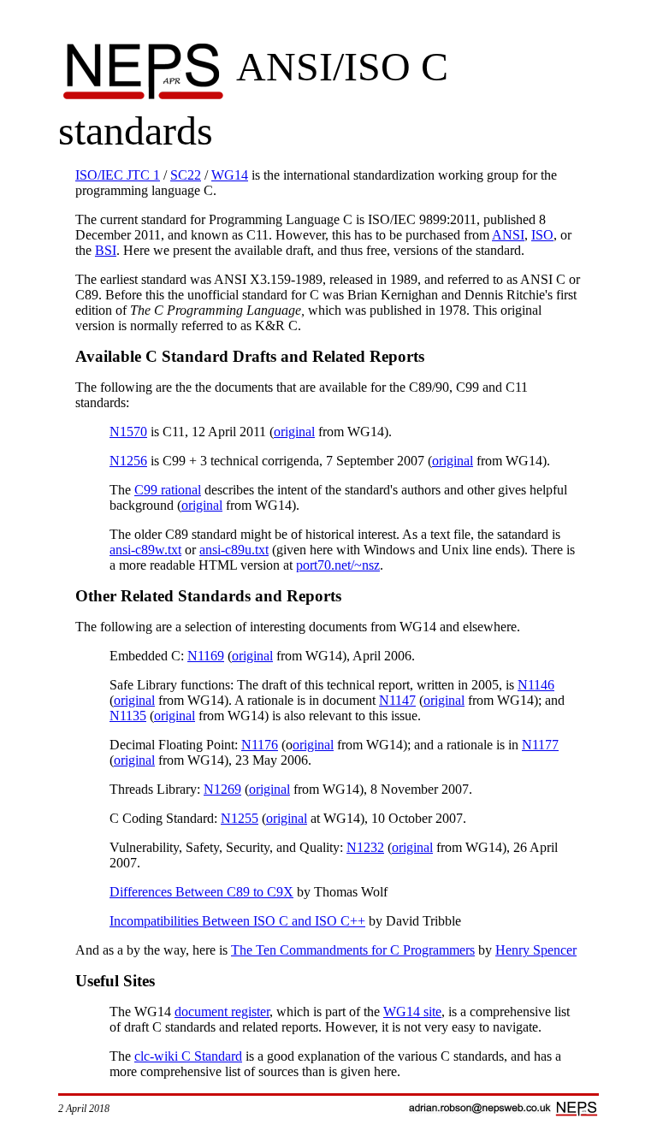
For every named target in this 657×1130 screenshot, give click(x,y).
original (294, 431)
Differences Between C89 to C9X (201, 891)
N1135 (128, 715)
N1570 (128, 431)
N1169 (205, 655)
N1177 (540, 744)
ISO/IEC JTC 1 (117, 175)
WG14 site (412, 1011)
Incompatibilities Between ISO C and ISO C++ (237, 921)
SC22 (185, 175)
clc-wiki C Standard (188, 1056)
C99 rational (167, 489)
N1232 (365, 847)
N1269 (222, 789)
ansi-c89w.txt (145, 549)
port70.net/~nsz (338, 565)
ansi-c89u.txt (234, 549)
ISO (542, 235)
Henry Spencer (536, 950)
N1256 (128, 460)
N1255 (239, 818)
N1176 (259, 744)
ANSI (508, 235)
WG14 (229, 175)
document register (222, 1011)
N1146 (536, 684)
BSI (105, 250)
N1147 (397, 700)
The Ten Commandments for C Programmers (353, 950)
